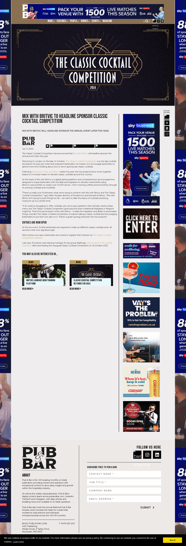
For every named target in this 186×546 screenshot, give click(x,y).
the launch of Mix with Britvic (45, 172)
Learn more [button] (18, 542)
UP (167, 134)
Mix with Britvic (80, 153)
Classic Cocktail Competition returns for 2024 (88, 282)
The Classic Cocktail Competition (81, 161)
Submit (145, 507)
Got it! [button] (173, 540)
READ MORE (27, 288)
